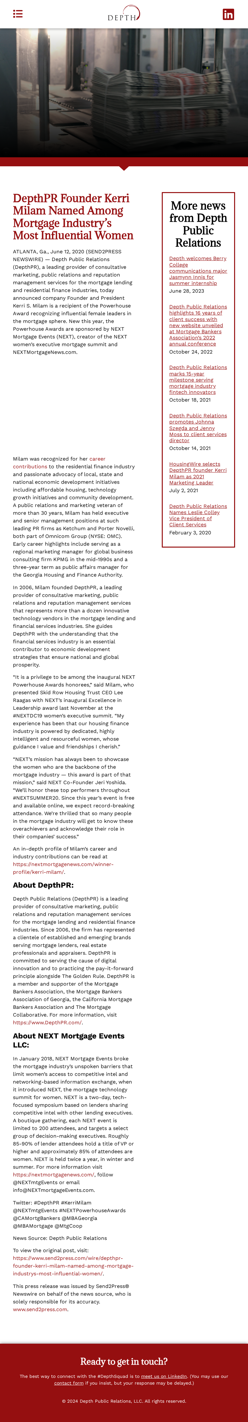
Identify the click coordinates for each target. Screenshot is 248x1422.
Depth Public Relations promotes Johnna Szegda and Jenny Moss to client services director (198, 428)
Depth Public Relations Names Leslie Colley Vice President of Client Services (198, 515)
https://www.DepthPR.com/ (47, 1022)
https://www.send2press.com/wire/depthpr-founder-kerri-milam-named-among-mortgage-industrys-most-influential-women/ (73, 1266)
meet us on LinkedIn (164, 1376)
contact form (69, 1383)
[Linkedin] (228, 14)
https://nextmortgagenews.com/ (53, 1175)
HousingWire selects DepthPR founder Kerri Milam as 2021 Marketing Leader (198, 473)
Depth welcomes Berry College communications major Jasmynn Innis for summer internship (198, 270)
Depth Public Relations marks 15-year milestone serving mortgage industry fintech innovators (198, 379)
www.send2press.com (40, 1309)
